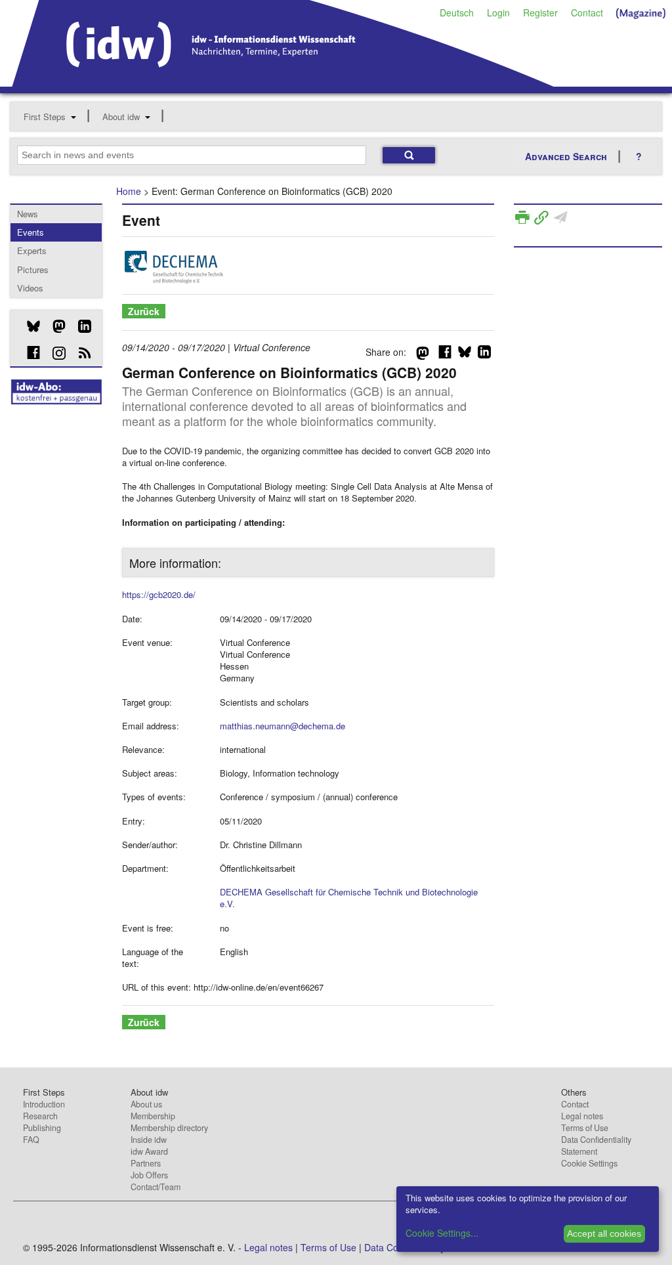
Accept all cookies (604, 1233)
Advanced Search (566, 156)
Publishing (42, 1128)
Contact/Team (155, 1187)
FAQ (31, 1140)
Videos (30, 288)
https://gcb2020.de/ (159, 594)
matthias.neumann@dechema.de (282, 725)
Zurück (143, 311)
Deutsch (457, 12)
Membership (153, 1116)
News (27, 213)
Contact (587, 12)
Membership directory (169, 1128)
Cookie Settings (589, 1163)
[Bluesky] (28, 326)
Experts (32, 250)
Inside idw (149, 1140)
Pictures (33, 269)
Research (40, 1116)
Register (540, 12)
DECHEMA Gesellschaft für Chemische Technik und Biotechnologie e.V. (349, 898)
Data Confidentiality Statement (596, 1145)
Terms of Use (584, 1128)
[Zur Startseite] (283, 82)
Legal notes (582, 1116)
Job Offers (149, 1175)
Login (498, 12)
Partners (146, 1163)
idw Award (149, 1151)
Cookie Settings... (442, 1232)
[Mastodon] (54, 326)
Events (30, 232)
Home (128, 191)
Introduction (44, 1104)
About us (146, 1104)
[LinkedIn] (79, 326)
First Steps (45, 116)
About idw (121, 116)
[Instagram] (54, 353)
